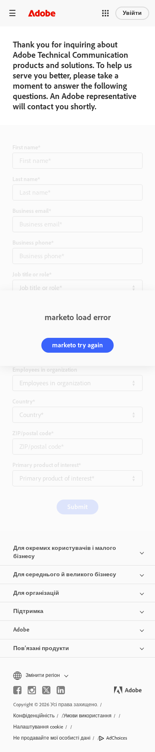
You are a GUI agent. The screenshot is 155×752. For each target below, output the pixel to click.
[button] (105, 13)
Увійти (132, 13)
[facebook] (17, 690)
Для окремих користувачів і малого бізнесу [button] (64, 552)
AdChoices (116, 738)
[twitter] (46, 690)
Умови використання (87, 716)
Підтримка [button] (28, 611)
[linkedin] (61, 690)
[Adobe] (42, 13)
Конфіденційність (34, 716)
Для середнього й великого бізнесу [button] (64, 574)
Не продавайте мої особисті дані (52, 738)
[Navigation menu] (12, 13)
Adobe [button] (21, 629)
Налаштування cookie (38, 727)
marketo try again (77, 345)
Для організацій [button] (36, 592)
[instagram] (32, 690)
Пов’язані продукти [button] (41, 648)
